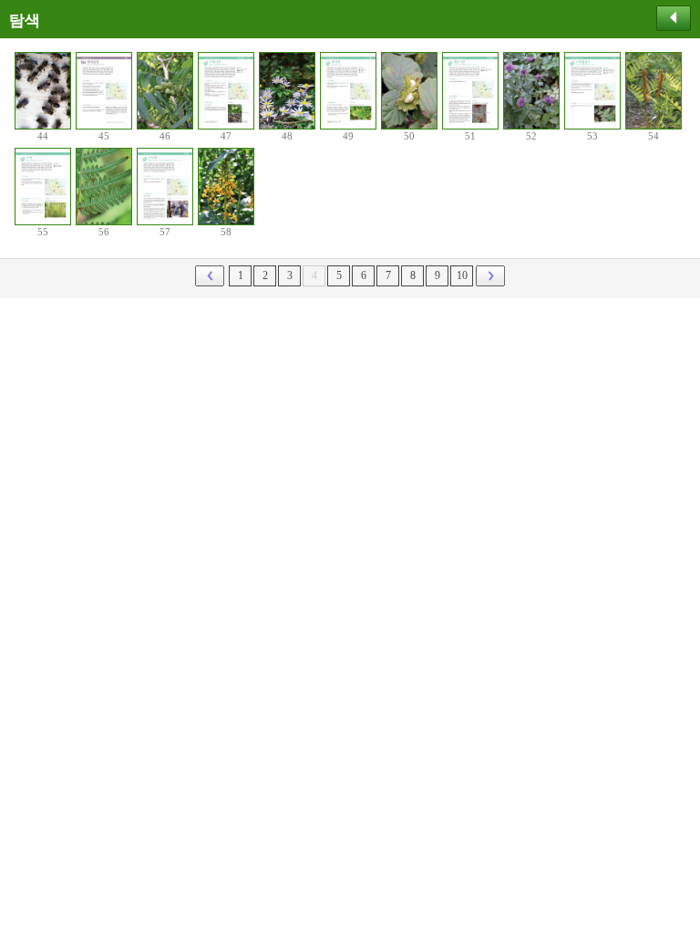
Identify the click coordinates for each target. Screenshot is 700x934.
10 (462, 275)
